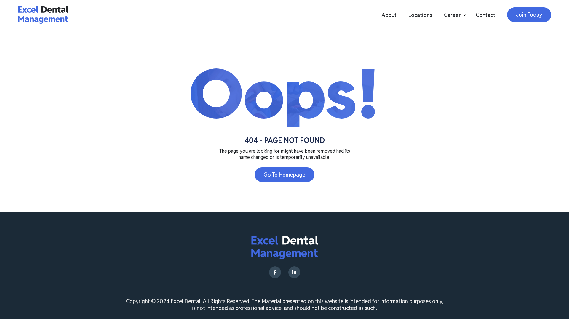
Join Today (529, 14)
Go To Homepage (284, 174)
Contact (485, 15)
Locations (420, 15)
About (389, 15)
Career (452, 15)
